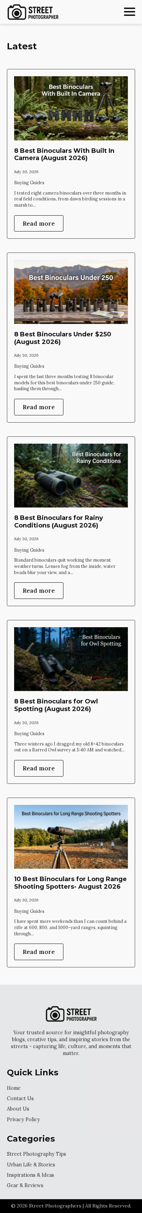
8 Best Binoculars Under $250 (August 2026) (62, 338)
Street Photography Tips (36, 1154)
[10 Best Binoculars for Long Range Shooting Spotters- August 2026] (71, 837)
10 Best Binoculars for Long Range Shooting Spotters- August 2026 (70, 883)
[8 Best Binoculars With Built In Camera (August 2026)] (71, 108)
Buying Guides (29, 182)
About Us (18, 1109)
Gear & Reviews (25, 1185)
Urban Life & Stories (31, 1165)
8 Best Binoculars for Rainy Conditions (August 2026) (58, 521)
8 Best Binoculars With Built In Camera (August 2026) (64, 154)
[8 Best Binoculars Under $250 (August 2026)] (71, 292)
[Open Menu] (129, 11)
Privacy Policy (23, 1119)
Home (14, 1088)
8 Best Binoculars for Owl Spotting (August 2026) (56, 705)
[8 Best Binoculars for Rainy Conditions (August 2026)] (71, 476)
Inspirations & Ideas (30, 1175)
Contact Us (20, 1098)
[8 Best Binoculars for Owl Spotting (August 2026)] (71, 659)
